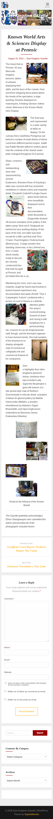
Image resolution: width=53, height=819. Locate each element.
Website (7, 672)
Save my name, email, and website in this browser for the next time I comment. (27, 684)
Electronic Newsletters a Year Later (26, 566)
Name (7, 647)
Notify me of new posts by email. (22, 700)
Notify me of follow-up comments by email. (27, 691)
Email (7, 660)
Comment (9, 599)
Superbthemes (31, 814)
